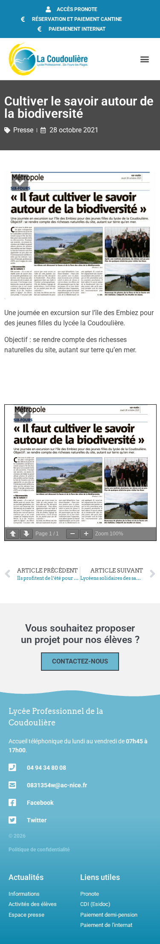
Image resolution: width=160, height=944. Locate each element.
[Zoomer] (86, 534)
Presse (23, 130)
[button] (144, 59)
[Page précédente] (12, 534)
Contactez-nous (80, 661)
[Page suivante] (26, 534)
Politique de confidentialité (39, 850)
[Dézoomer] (72, 534)
